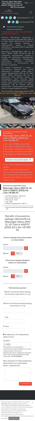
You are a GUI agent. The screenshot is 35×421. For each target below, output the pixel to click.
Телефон (6, 341)
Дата (5, 244)
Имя (6, 317)
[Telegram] (6, 17)
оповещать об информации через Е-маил (16, 336)
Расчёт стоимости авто (17, 160)
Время (5, 253)
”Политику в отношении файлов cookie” (15, 405)
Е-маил (6, 326)
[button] (33, 110)
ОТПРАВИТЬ (25, 384)
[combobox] (7, 344)
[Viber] (2, 17)
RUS (26, 3)
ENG (31, 3)
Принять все (14, 418)
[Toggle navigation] (30, 12)
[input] (13, 248)
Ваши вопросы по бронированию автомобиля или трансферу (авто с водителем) (17, 363)
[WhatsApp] (10, 17)
